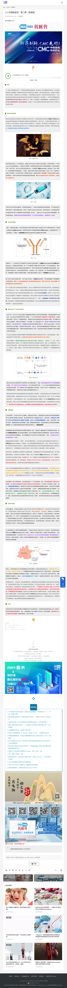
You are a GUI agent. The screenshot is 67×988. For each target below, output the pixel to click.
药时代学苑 (34, 976)
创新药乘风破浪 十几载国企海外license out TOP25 (22, 767)
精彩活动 (17, 976)
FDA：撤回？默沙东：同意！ (16, 754)
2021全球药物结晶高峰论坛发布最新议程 (19, 762)
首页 (4, 7)
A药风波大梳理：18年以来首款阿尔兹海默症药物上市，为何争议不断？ (27, 722)
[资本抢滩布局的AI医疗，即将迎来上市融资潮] (19, 924)
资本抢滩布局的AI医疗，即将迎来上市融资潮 (18, 935)
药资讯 (37, 917)
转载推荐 (20, 16)
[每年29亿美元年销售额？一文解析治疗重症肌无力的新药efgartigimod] (48, 896)
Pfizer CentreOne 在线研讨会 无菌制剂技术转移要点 (23, 764)
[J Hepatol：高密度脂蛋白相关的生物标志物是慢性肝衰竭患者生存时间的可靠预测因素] (48, 924)
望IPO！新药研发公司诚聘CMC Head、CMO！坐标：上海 (26, 751)
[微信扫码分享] (6, 870)
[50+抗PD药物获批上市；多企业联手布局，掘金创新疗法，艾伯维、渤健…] (19, 951)
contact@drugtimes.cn (41, 985)
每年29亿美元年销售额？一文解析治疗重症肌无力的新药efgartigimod (48, 908)
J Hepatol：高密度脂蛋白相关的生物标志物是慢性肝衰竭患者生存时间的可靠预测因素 (48, 936)
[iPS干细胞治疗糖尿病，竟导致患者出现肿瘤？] (19, 896)
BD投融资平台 (25, 976)
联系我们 (41, 976)
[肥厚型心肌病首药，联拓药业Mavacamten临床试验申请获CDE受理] (48, 951)
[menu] (62, 2)
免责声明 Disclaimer (51, 976)
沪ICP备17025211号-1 (34, 983)
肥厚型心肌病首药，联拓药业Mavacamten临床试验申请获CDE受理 (48, 963)
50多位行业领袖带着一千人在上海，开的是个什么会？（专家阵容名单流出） (29, 733)
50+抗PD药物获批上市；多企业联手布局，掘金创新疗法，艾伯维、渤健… (18, 963)
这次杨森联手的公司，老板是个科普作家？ (20, 730)
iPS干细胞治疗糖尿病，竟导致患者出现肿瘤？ (18, 908)
